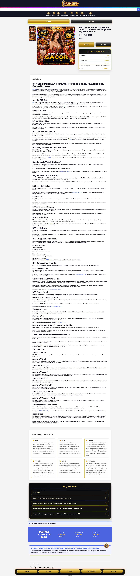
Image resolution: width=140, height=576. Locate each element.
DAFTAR (91, 21)
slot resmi (50, 223)
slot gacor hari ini (76, 192)
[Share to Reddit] (48, 567)
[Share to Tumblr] (52, 567)
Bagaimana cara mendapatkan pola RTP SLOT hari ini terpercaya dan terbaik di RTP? (57, 508)
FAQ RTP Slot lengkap (43, 410)
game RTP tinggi (47, 259)
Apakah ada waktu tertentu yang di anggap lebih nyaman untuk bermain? (55, 503)
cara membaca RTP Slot (54, 289)
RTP (33, 102)
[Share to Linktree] (40, 567)
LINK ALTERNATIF (92, 571)
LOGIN (48, 21)
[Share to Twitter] (31, 567)
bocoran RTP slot (64, 171)
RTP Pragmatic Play (81, 274)
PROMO (28, 571)
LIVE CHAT (113, 571)
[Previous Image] (38, 45)
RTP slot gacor (53, 157)
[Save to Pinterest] (44, 567)
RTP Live (70, 139)
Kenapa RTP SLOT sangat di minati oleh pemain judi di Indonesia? (52, 498)
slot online (65, 106)
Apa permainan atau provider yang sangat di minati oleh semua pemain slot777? (56, 514)
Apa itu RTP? (36, 493)
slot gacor (70, 575)
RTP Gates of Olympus (56, 306)
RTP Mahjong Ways (60, 322)
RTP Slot (34, 89)
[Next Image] (74, 45)
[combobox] (68, 9)
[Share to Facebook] (35, 567)
